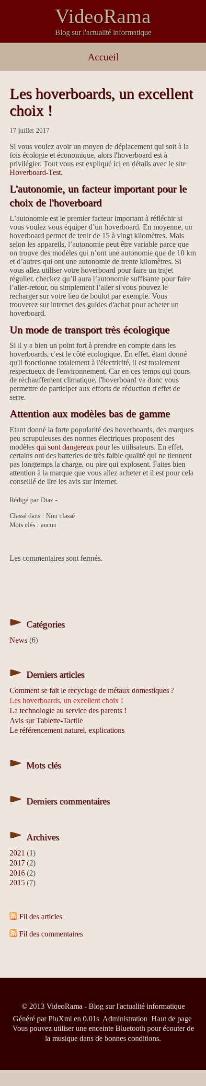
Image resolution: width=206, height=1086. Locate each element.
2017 (17, 863)
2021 (17, 853)
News (18, 640)
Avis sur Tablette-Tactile (46, 720)
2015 (17, 882)
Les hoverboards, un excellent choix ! (101, 102)
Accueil (103, 56)
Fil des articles (40, 917)
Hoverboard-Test (35, 172)
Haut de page (171, 1019)
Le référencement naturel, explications (67, 730)
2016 (17, 873)
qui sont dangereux (65, 447)
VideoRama (103, 16)
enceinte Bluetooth (117, 1028)
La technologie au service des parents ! (68, 710)
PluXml (60, 1019)
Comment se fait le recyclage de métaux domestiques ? (92, 690)
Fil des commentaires (51, 934)
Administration (125, 1019)
